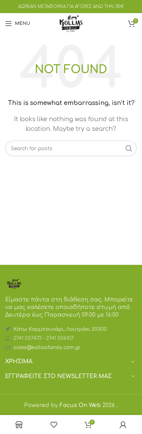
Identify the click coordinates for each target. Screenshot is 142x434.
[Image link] (14, 283)
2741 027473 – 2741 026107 (43, 338)
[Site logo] (71, 23)
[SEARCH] (129, 148)
